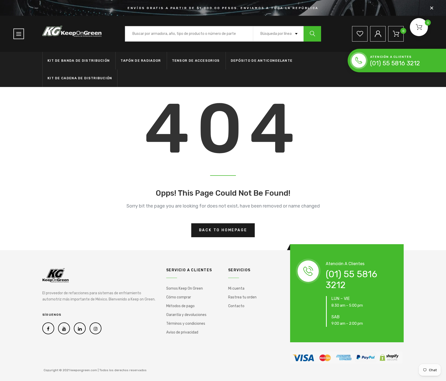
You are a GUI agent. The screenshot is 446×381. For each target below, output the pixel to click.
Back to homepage (223, 230)
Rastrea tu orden (242, 297)
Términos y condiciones (185, 323)
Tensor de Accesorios (196, 60)
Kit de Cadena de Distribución (79, 78)
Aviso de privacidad (182, 332)
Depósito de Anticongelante (262, 60)
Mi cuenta (236, 288)
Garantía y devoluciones (186, 315)
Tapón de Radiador (141, 60)
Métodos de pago (180, 306)
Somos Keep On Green (184, 288)
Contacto (236, 306)
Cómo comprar (178, 297)
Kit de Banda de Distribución (78, 60)
